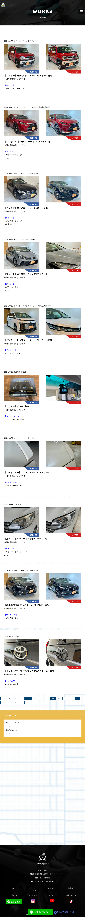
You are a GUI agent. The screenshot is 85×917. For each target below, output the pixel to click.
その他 (7, 734)
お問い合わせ (71, 895)
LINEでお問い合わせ (43, 912)
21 (34, 698)
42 (9, 702)
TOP (13, 888)
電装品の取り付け (11, 730)
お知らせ (14, 895)
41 (3, 702)
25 (59, 698)
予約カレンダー (33, 895)
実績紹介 (71, 888)
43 (15, 702)
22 (40, 698)
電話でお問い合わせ (67, 912)
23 (46, 698)
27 (71, 698)
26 (65, 698)
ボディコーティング (12, 722)
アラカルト (9, 726)
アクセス (52, 895)
